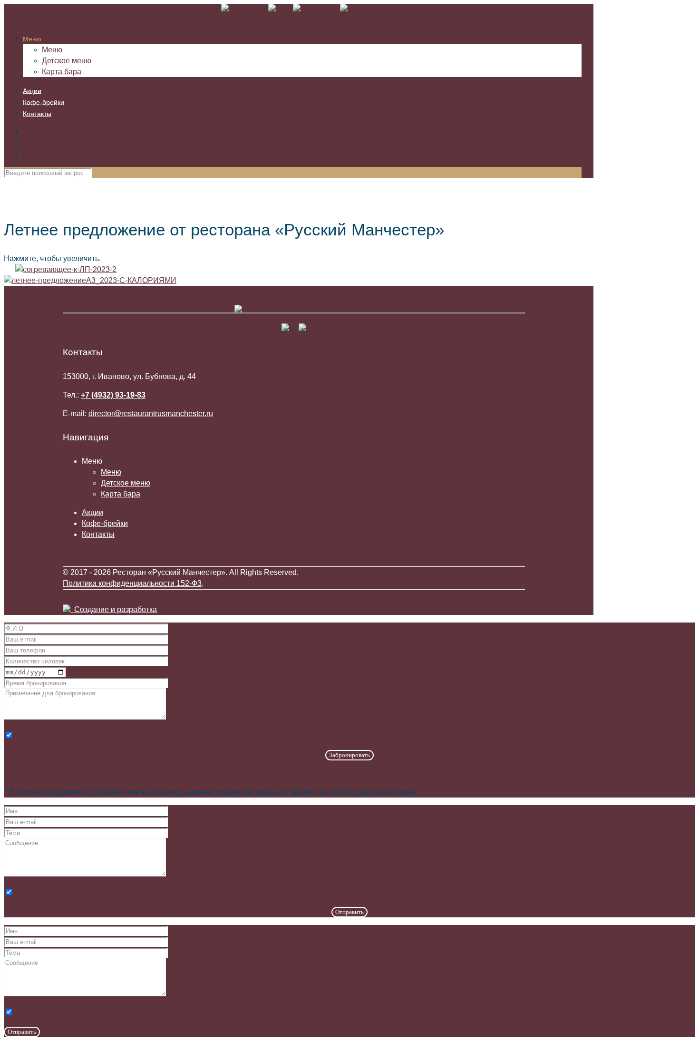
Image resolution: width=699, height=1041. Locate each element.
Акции (33, 132)
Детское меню (125, 483)
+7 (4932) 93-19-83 (113, 395)
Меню (111, 472)
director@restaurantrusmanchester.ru (150, 413)
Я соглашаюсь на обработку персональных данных (93, 735)
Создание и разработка (113, 609)
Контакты (39, 154)
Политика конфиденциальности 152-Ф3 (132, 583)
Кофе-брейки (46, 143)
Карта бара (120, 494)
